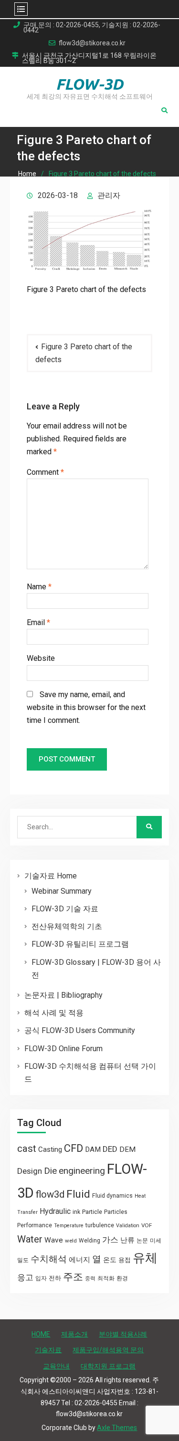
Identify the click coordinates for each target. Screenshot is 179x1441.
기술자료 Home (50, 875)
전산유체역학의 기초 (67, 926)
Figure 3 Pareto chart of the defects (83, 353)
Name (39, 586)
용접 (124, 1259)
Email (38, 622)
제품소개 (74, 1334)
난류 (127, 1240)
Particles (115, 1212)
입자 (41, 1278)
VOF (146, 1225)
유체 (145, 1258)
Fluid (78, 1194)
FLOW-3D (89, 84)
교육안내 (56, 1366)
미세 (155, 1240)
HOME (41, 1334)
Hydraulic (55, 1211)
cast (26, 1148)
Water (29, 1239)
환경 (122, 1278)
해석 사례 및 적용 (54, 1012)
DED (110, 1149)
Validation (127, 1225)
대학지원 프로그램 (108, 1366)
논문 (142, 1240)
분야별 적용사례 (123, 1334)
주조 (73, 1277)
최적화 (106, 1278)
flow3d (50, 1194)
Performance (34, 1225)
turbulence (99, 1225)
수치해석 (49, 1259)
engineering (82, 1170)
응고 (25, 1277)
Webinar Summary (62, 891)
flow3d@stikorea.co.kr (92, 43)
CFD (73, 1148)
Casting (50, 1149)
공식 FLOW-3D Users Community (79, 1030)
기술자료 (48, 1350)
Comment (45, 472)
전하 (55, 1278)
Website (41, 658)
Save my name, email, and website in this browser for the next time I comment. (86, 707)
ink (76, 1212)
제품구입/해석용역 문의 (108, 1350)
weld (71, 1240)
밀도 (23, 1260)
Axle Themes (117, 1427)
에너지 (79, 1259)
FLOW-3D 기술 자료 (65, 908)
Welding (89, 1240)
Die (50, 1171)
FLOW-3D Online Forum (63, 1048)
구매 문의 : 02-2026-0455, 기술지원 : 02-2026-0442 (91, 27)
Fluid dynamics (112, 1195)
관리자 (108, 195)
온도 (109, 1259)
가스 (110, 1239)
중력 (90, 1278)
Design (29, 1171)
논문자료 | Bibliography (63, 995)
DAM (93, 1149)
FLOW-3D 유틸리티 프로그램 (80, 944)
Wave (53, 1240)
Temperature (69, 1225)
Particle (92, 1211)
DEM (127, 1149)
